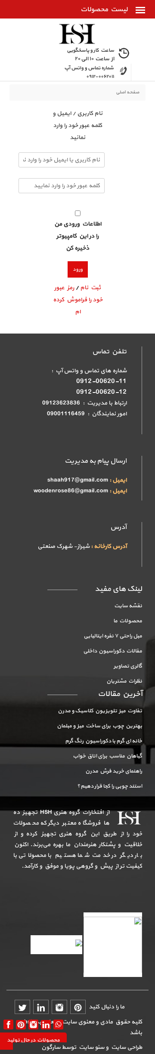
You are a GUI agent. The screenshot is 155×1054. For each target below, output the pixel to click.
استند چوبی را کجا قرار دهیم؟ (109, 786)
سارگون (51, 1047)
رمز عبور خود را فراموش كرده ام (77, 299)
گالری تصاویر (128, 666)
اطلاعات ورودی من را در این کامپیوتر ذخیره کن (77, 236)
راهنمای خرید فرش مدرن (113, 771)
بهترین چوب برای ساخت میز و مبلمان (99, 726)
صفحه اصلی (127, 92)
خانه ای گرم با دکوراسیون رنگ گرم (103, 741)
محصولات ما (127, 621)
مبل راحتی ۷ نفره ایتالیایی (113, 636)
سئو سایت (90, 1047)
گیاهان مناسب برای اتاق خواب (107, 756)
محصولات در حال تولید (33, 1040)
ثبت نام (90, 287)
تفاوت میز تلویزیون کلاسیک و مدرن (100, 711)
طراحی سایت (125, 1047)
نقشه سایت (128, 606)
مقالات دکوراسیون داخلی (112, 651)
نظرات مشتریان (124, 681)
